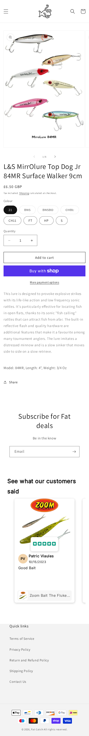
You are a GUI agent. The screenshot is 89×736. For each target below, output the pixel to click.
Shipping (24, 193)
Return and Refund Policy (29, 660)
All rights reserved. (55, 729)
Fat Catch (37, 729)
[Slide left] (34, 156)
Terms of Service (21, 638)
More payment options (44, 282)
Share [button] (13, 382)
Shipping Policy (21, 671)
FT (30, 220)
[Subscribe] (74, 451)
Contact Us (17, 681)
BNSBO (50, 210)
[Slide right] (55, 156)
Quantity (9, 231)
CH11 (12, 220)
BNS (30, 210)
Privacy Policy (19, 649)
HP (46, 220)
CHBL (72, 210)
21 (10, 210)
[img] (44, 544)
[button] (6, 11)
